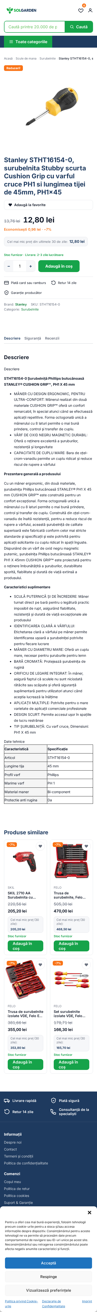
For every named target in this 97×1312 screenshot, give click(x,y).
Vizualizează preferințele (48, 1290)
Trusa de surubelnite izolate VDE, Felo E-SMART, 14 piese (25, 1013)
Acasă (8, 58)
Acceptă (48, 1263)
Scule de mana (26, 58)
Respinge (48, 1276)
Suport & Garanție (18, 1202)
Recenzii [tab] (52, 338)
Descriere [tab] (12, 338)
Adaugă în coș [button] (22, 946)
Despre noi (12, 1142)
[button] (89, 1212)
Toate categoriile (31, 41)
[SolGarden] (21, 10)
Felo (57, 887)
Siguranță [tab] (32, 338)
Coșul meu (12, 1182)
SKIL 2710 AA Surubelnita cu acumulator (20, 895)
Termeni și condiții (18, 1156)
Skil (11, 887)
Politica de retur (17, 1189)
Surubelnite (48, 58)
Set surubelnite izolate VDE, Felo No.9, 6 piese (68, 1013)
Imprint (87, 1301)
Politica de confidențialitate (26, 1163)
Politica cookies (16, 1195)
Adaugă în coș (59, 266)
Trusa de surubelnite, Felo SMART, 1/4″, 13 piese (68, 895)
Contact (10, 1149)
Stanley (21, 304)
